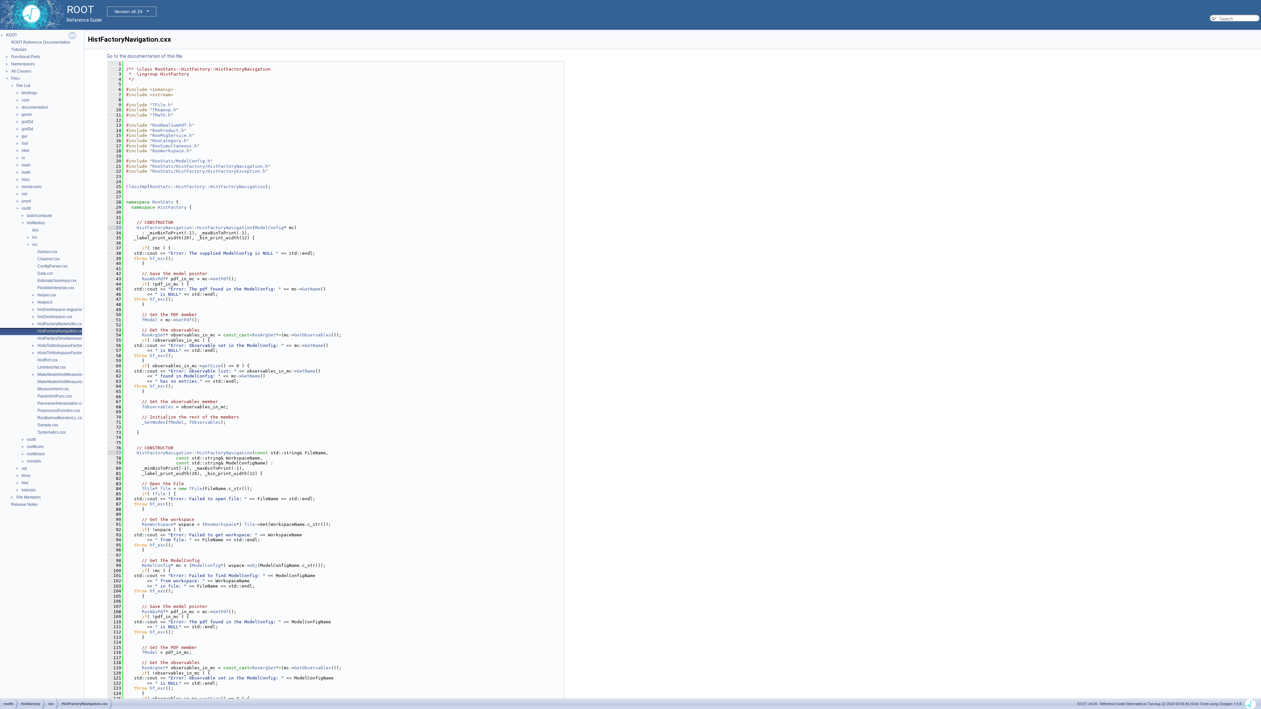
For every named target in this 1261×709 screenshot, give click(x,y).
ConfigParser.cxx (52, 266)
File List (23, 85)
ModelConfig (269, 227)
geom (27, 114)
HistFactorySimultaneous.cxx (63, 338)
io (23, 158)
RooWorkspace (157, 524)
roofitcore (35, 446)
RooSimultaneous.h (174, 145)
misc (26, 179)
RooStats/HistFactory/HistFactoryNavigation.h (210, 166)
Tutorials (19, 49)
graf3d (27, 129)
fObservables (157, 406)
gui (24, 136)
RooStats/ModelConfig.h (181, 161)
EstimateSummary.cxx (57, 280)
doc (35, 230)
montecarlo (32, 186)
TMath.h (161, 115)
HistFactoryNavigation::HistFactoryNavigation (194, 227)
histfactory (36, 223)
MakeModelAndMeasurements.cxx (68, 374)
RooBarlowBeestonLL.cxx (60, 418)
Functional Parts (25, 56)
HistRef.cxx (47, 360)
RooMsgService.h (172, 135)
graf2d (27, 121)
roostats (34, 461)
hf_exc (158, 258)
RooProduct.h (168, 130)
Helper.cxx (46, 295)
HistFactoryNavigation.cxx (60, 331)
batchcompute (39, 215)
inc (34, 237)
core (26, 100)
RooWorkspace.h (170, 150)
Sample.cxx (47, 425)
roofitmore (36, 454)
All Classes (21, 71)
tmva (26, 475)
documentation (35, 107)
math (26, 172)
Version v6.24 (128, 11)
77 (114, 452)
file (165, 488)
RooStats (162, 202)
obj (253, 565)
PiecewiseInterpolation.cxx (61, 403)
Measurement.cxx (53, 389)
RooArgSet (154, 335)
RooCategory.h (169, 140)
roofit (26, 208)
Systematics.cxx (51, 432)
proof (26, 201)
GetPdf (221, 278)
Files (15, 78)
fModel (150, 319)
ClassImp (136, 186)
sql (24, 468)
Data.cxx (45, 273)
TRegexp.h (164, 109)
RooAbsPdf (154, 278)
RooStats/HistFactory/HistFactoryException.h (208, 171)
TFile (148, 488)
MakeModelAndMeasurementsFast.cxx (72, 381)
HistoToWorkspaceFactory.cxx (64, 345)
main (26, 165)
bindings (29, 93)
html (25, 150)
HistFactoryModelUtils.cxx (60, 324)
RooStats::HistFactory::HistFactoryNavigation (207, 186)
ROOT (11, 35)
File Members (28, 497)
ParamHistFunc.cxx (54, 396)
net (24, 194)
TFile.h (161, 104)
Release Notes (24, 504)
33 (114, 227)
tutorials (29, 490)
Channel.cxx (48, 259)
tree (25, 483)
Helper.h (45, 302)
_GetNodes (154, 422)
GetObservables (312, 335)
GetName (311, 289)
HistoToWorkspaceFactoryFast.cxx (68, 353)
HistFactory (172, 207)
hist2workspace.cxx (54, 316)
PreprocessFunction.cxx (58, 410)
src (34, 244)
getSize (211, 365)
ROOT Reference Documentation (40, 42)
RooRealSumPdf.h (172, 125)
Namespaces (23, 64)
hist (25, 143)
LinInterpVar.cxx (51, 367)
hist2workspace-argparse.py (62, 309)
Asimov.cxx (47, 251)
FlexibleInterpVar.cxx (55, 288)
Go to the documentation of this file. (145, 56)
